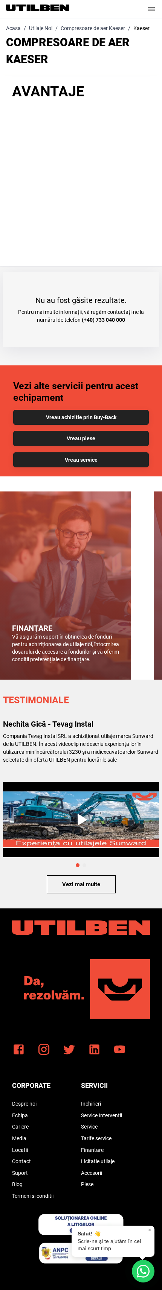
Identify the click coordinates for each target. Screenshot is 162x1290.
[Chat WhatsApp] (143, 1271)
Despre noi (24, 1104)
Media (19, 1138)
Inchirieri (91, 1104)
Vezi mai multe (81, 884)
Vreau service (81, 460)
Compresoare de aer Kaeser (93, 28)
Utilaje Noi (40, 28)
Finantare (92, 1150)
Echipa (20, 1115)
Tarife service (96, 1138)
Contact (21, 1161)
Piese (87, 1184)
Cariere (20, 1127)
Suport (20, 1173)
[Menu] (151, 9)
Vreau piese (81, 438)
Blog (17, 1184)
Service (89, 1127)
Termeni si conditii (32, 1196)
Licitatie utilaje (98, 1161)
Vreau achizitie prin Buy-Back (81, 417)
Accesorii (91, 1173)
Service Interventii (101, 1115)
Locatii (20, 1150)
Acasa (13, 28)
